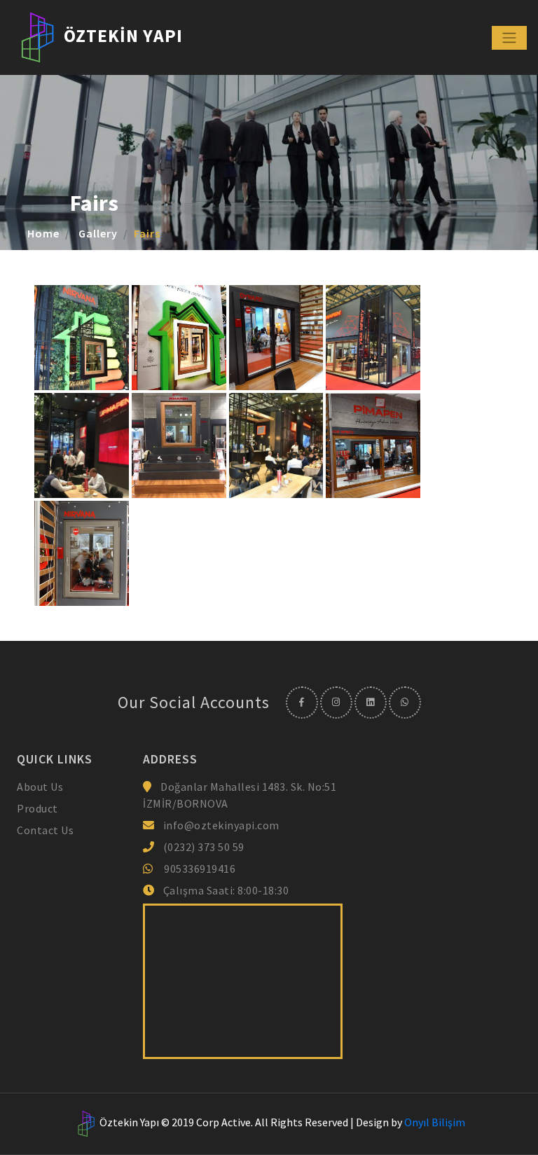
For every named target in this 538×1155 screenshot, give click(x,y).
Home (43, 233)
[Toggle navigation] (509, 38)
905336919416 (199, 869)
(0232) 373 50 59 (202, 847)
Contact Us (45, 830)
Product (37, 808)
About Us (40, 787)
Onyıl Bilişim (434, 1122)
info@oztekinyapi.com (221, 825)
